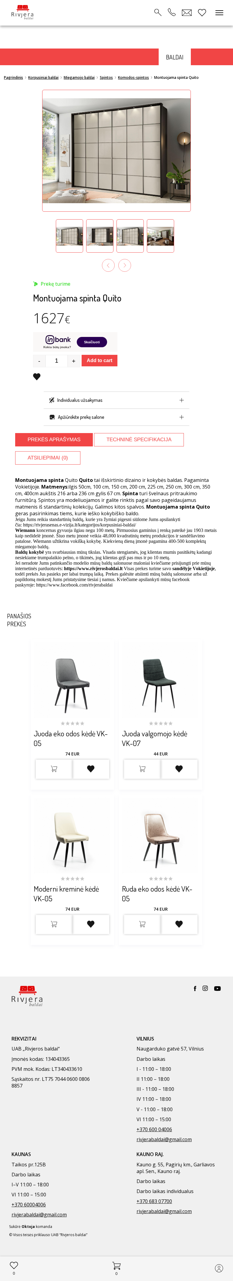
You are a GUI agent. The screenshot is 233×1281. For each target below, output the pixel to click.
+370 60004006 (29, 1204)
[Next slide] (124, 265)
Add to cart (99, 360)
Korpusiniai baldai (43, 77)
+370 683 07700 (154, 1201)
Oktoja (28, 1226)
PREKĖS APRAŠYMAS (54, 439)
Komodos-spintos (133, 77)
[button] (69, 236)
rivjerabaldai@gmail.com (164, 1139)
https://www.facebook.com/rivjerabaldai (74, 584)
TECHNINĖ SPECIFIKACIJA (138, 439)
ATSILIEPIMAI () (48, 458)
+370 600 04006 (154, 1129)
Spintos (106, 77)
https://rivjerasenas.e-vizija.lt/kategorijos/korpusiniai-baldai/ (79, 524)
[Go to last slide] (108, 265)
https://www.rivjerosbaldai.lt (93, 568)
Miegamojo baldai (79, 77)
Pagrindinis (13, 77)
